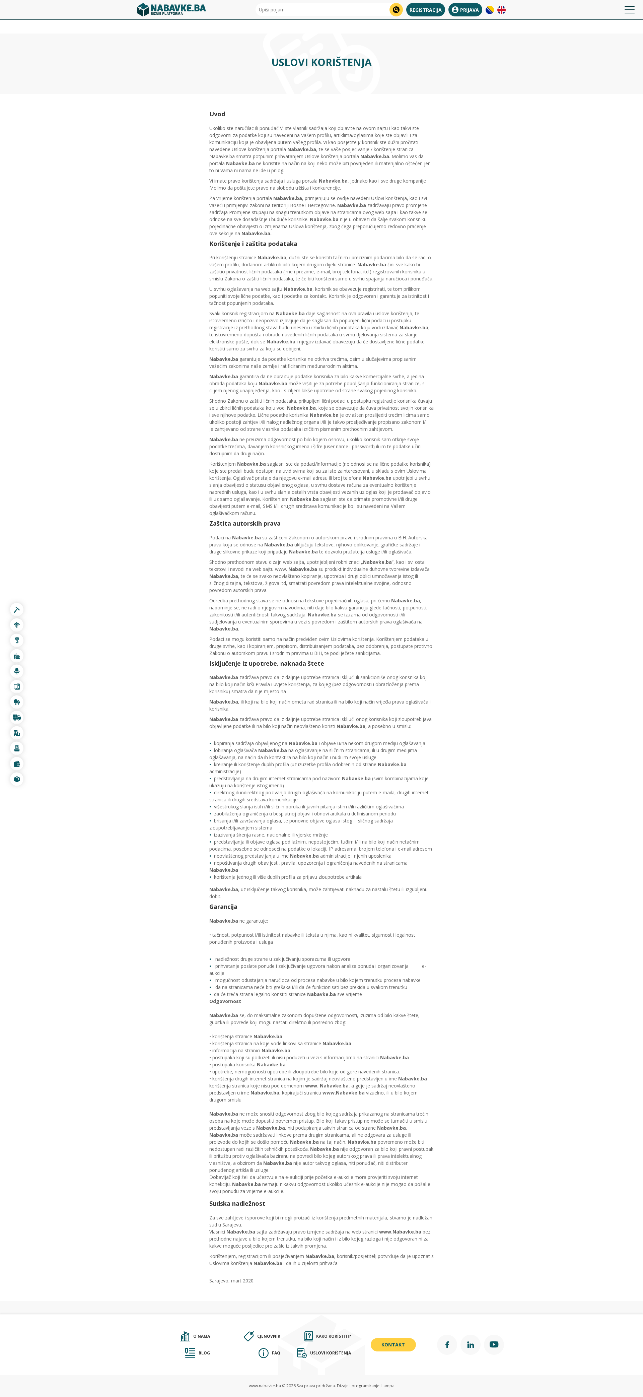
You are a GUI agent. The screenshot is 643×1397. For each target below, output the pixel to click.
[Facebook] (447, 1345)
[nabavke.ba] (171, 9)
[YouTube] (494, 1345)
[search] (396, 9)
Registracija (426, 10)
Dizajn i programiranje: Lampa (366, 1386)
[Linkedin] (470, 1345)
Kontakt (393, 1344)
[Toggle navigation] (630, 9)
